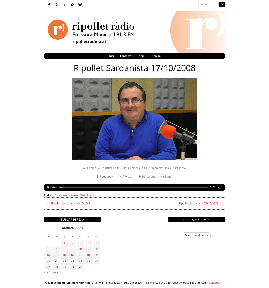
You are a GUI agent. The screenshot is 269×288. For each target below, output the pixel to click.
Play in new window (66, 195)
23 (72, 260)
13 (48, 254)
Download (86, 195)
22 (64, 260)
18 (88, 254)
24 (80, 260)
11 (88, 248)
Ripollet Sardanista (175, 168)
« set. (47, 272)
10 (80, 248)
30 (72, 266)
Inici (111, 56)
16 (72, 254)
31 (80, 266)
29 (64, 266)
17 (80, 254)
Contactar (126, 56)
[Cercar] (222, 4)
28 (56, 266)
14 (56, 254)
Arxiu (142, 56)
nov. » (55, 272)
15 (64, 254)
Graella (156, 56)
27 (48, 266)
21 (56, 260)
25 (88, 260)
